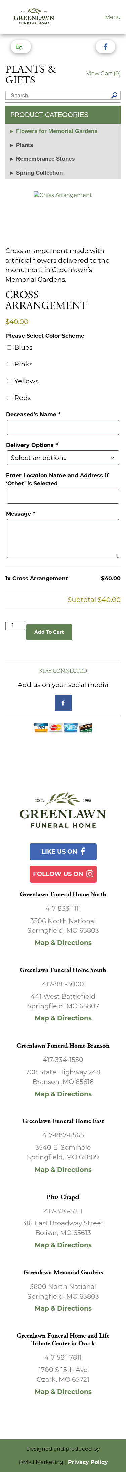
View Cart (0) (103, 73)
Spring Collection (39, 173)
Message (20, 514)
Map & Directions (63, 943)
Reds (22, 398)
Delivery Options (32, 445)
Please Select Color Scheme (45, 336)
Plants (24, 145)
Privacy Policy (88, 1462)
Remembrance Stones (45, 159)
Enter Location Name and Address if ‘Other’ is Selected (57, 479)
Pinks (22, 364)
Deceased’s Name (33, 414)
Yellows (25, 381)
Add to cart (49, 632)
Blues (22, 347)
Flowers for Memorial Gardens (56, 131)
